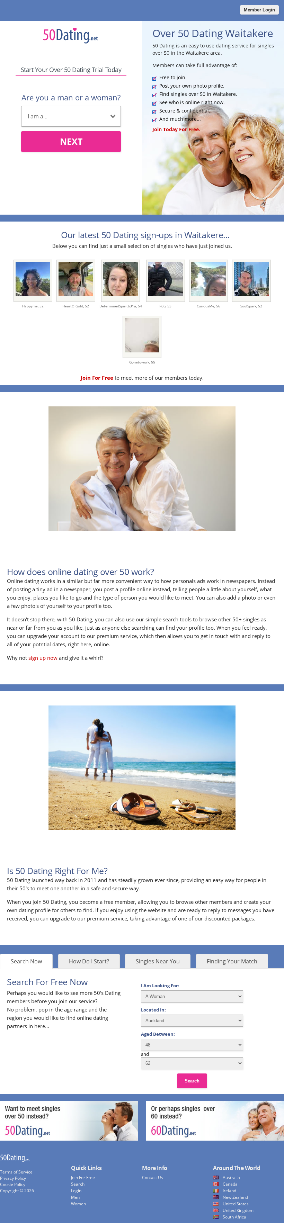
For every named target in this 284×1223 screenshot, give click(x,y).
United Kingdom (238, 1210)
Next (71, 141)
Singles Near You (158, 961)
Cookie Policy (12, 1184)
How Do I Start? (89, 961)
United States (236, 1204)
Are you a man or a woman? (71, 97)
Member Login (259, 9)
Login (76, 1191)
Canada (230, 1184)
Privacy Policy (13, 1178)
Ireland (229, 1191)
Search (192, 1080)
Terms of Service (16, 1172)
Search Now (26, 961)
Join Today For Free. (176, 129)
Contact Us (152, 1177)
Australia (231, 1177)
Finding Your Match (232, 961)
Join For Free (83, 1177)
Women (78, 1204)
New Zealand (235, 1197)
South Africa (234, 1217)
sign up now (42, 657)
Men (75, 1197)
